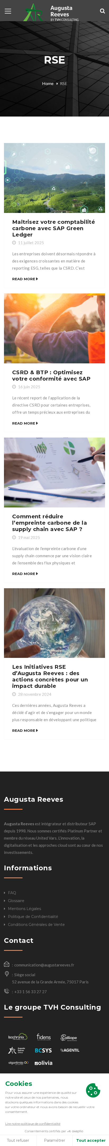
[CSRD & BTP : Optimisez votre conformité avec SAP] (54, 328)
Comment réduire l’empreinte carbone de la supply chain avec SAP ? (49, 522)
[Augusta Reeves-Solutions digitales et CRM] (49, 13)
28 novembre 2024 (34, 694)
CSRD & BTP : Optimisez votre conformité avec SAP (51, 375)
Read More (23, 279)
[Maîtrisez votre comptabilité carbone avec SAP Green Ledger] (54, 178)
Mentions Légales (24, 908)
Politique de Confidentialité (33, 916)
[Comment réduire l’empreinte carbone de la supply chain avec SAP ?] (54, 472)
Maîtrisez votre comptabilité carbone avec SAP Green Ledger (53, 228)
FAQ (12, 892)
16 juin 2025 (29, 386)
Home (47, 83)
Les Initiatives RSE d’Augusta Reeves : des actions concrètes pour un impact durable (50, 676)
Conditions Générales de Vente (36, 924)
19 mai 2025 (29, 537)
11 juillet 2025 (31, 242)
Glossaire (16, 900)
